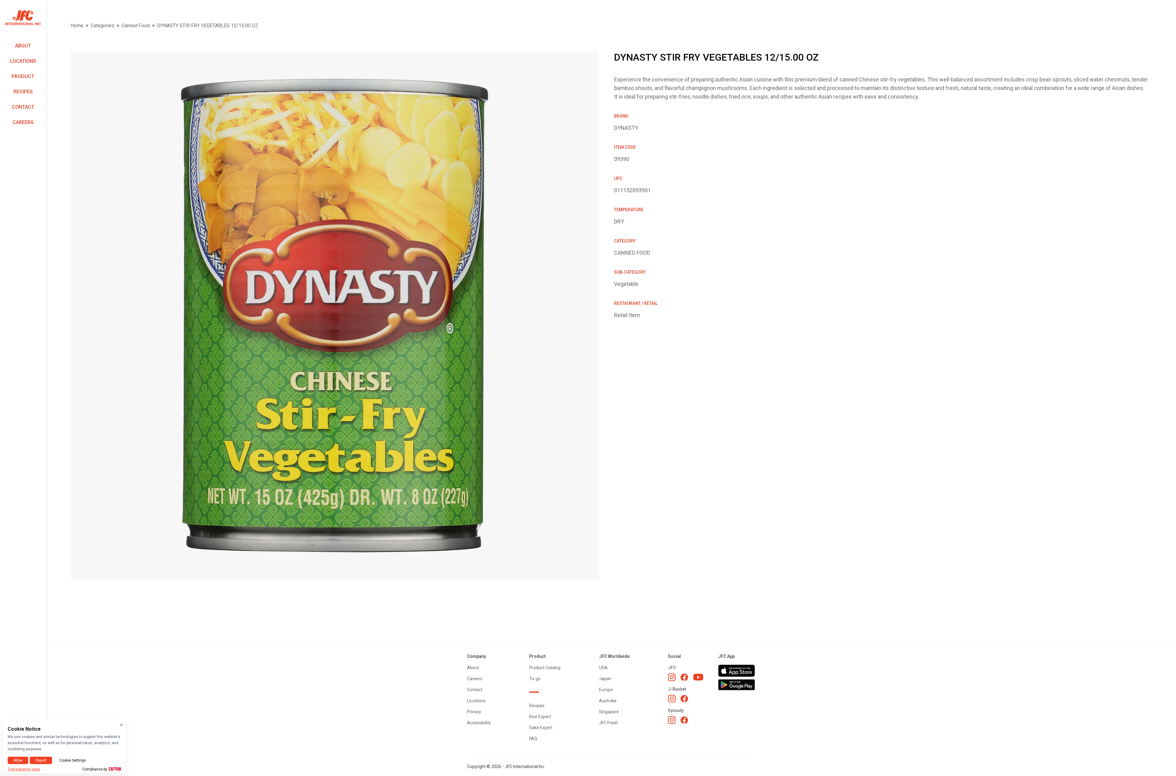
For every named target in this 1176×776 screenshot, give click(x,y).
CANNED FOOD (136, 25)
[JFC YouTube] (698, 677)
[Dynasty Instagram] (672, 720)
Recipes (23, 92)
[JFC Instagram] (672, 677)
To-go (535, 678)
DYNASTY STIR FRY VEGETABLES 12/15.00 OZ (207, 25)
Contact (23, 107)
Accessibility (479, 722)
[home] (23, 18)
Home (76, 25)
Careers (23, 122)
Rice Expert (540, 716)
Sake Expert (540, 727)
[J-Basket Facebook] (684, 699)
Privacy (474, 711)
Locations (23, 61)
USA (603, 667)
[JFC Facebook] (684, 677)
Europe (606, 689)
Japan (605, 678)
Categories (102, 25)
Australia (607, 700)
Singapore (609, 711)
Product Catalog (544, 667)
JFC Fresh (608, 722)
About (23, 46)
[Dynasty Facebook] (684, 720)
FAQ (533, 738)
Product (23, 76)
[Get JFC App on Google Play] (736, 684)
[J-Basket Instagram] (672, 699)
